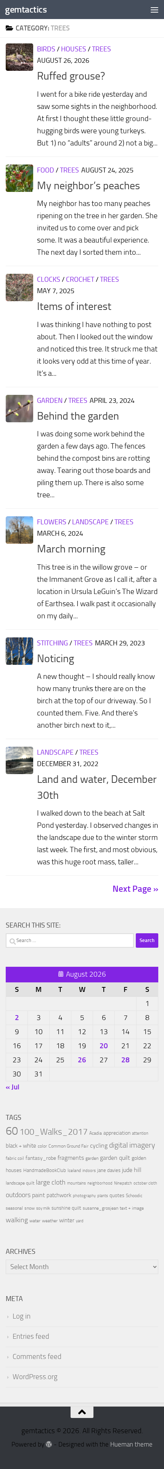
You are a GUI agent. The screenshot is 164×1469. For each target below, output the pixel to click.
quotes (116, 1195)
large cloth (51, 1182)
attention (140, 1133)
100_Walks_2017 (53, 1131)
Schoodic (134, 1195)
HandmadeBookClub (44, 1170)
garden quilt (115, 1157)
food (45, 170)
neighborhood (100, 1183)
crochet (80, 279)
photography (84, 1195)
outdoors (18, 1195)
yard (80, 1220)
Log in (22, 1316)
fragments (71, 1157)
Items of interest (74, 306)
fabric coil (15, 1158)
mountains (76, 1183)
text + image (132, 1208)
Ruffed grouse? (71, 76)
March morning (71, 549)
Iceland (74, 1170)
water (34, 1220)
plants (102, 1195)
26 (82, 1059)
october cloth (145, 1183)
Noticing (55, 658)
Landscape (90, 522)
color (42, 1146)
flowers (51, 522)
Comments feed (37, 1356)
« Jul (12, 1087)
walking (17, 1220)
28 (125, 1059)
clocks (48, 279)
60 (12, 1131)
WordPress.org (35, 1377)
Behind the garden (78, 416)
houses (73, 49)
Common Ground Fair (68, 1146)
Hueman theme (131, 1444)
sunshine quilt (66, 1208)
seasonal (14, 1208)
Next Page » (135, 889)
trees (101, 49)
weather (50, 1220)
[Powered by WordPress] (49, 1444)
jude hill (131, 1170)
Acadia (95, 1133)
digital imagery (132, 1145)
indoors (89, 1170)
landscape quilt (20, 1183)
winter (66, 1220)
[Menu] (154, 9)
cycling (99, 1145)
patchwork (59, 1195)
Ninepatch (123, 1183)
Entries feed (31, 1336)
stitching (52, 643)
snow (29, 1208)
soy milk (43, 1208)
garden (50, 400)
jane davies (109, 1170)
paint (38, 1195)
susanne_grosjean (100, 1208)
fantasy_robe (41, 1158)
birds (46, 49)
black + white (21, 1145)
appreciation (116, 1133)
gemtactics (26, 9)
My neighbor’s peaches (88, 185)
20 (104, 1045)
